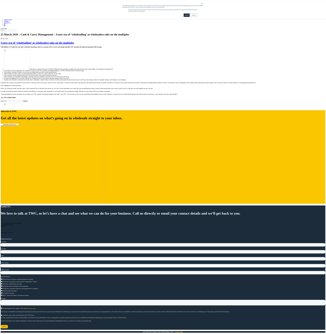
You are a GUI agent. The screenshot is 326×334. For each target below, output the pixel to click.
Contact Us (7, 22)
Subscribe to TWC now (9, 124)
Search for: (4, 101)
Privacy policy (179, 332)
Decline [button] (194, 15)
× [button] (202, 3)
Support (6, 21)
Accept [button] (186, 15)
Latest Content (8, 19)
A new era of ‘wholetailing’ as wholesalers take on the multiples (37, 42)
